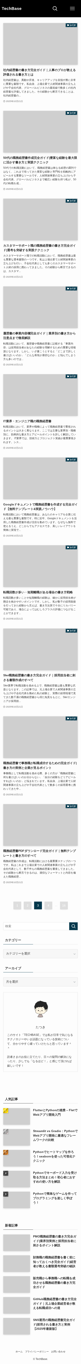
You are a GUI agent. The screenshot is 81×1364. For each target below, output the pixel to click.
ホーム (19, 1351)
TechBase (12, 9)
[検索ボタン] (55, 8)
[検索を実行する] (73, 926)
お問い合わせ (58, 1351)
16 (64, 905)
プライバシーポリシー (37, 1351)
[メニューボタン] (72, 8)
